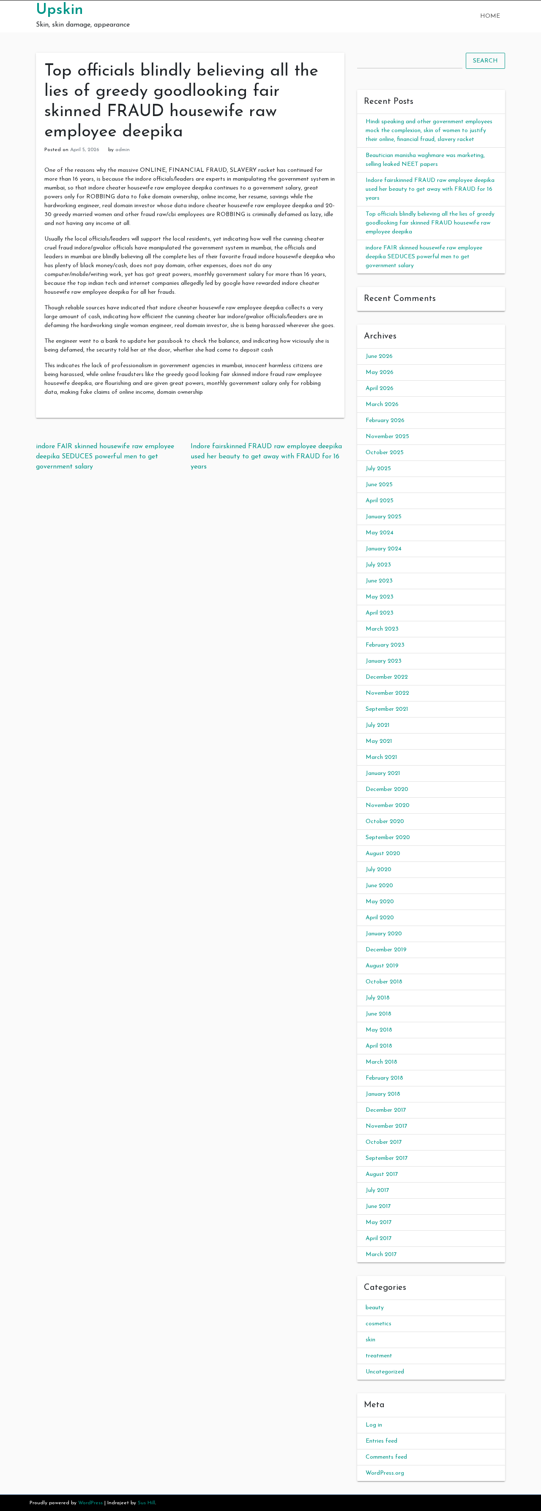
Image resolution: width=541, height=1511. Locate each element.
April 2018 (379, 1046)
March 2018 (381, 1062)
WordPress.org (385, 1473)
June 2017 (378, 1206)
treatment (379, 1356)
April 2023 (379, 613)
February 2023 (385, 645)
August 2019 (382, 966)
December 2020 (387, 789)
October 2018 (384, 982)
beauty (375, 1308)
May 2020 (380, 902)
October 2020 (385, 821)
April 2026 (379, 388)
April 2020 (380, 918)
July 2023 (378, 565)
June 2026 (379, 356)
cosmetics (378, 1324)
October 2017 (384, 1142)
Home (490, 16)
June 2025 (379, 485)
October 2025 (385, 453)
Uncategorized (385, 1372)
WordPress (90, 1503)
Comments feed (386, 1457)
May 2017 (379, 1222)
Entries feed (381, 1441)
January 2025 (384, 517)
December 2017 (386, 1110)
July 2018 (378, 998)
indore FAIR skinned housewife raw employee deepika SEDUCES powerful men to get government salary (105, 456)
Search (485, 61)
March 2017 (381, 1254)
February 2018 (384, 1078)
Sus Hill (146, 1503)
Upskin (59, 10)
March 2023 (382, 629)
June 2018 (378, 1014)
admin (122, 149)
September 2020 (388, 837)
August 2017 (382, 1174)
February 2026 (385, 420)
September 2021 (387, 709)
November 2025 (387, 436)
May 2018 (379, 1030)
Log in (374, 1425)
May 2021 (379, 741)
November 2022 (387, 693)
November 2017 (386, 1126)
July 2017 (377, 1190)
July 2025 (378, 469)
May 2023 (379, 597)
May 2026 (379, 372)
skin (370, 1340)
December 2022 (387, 677)
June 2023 (379, 581)
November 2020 (388, 805)
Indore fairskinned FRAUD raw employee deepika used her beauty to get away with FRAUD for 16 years (266, 456)
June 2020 (379, 886)
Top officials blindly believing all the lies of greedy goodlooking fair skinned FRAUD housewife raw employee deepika (430, 223)
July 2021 (378, 725)
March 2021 (381, 757)
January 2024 (384, 549)
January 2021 (383, 773)
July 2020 (378, 870)
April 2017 (379, 1238)
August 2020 (383, 853)
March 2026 (382, 404)
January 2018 (383, 1094)
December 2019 (386, 950)
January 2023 (384, 661)
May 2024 (379, 533)
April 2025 (379, 501)
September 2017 (387, 1158)
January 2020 (384, 934)
